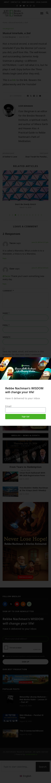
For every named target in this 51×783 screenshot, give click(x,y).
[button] (47, 361)
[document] (25, 391)
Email (8, 406)
